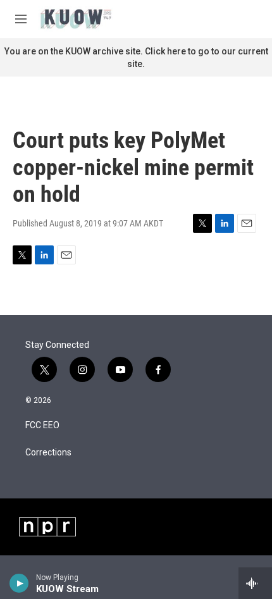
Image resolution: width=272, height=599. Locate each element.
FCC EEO (42, 425)
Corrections (48, 452)
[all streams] (255, 583)
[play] (19, 583)
